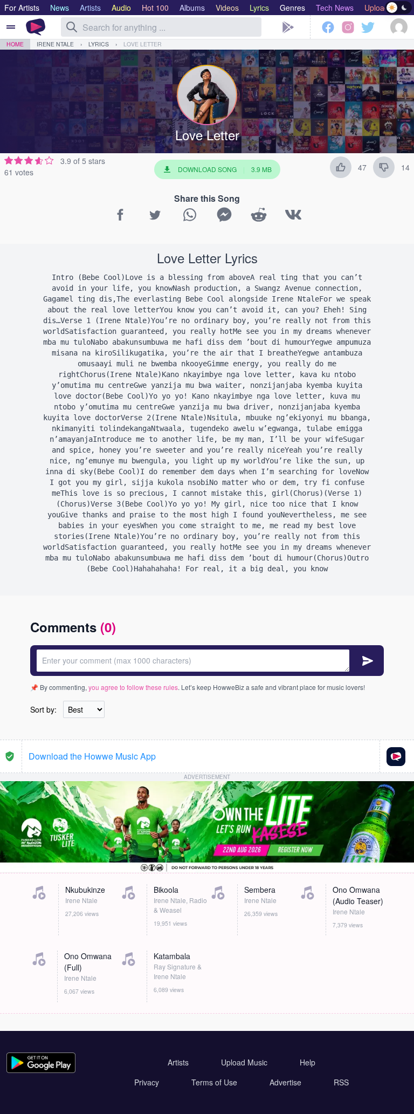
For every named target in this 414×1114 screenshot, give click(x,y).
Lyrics (98, 44)
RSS (341, 1082)
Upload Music (244, 1062)
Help (307, 1062)
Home (15, 44)
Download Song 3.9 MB (225, 169)
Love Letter (142, 44)
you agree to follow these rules (133, 687)
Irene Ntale (55, 44)
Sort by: (43, 709)
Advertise (285, 1082)
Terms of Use (214, 1082)
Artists (178, 1062)
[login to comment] (207, 660)
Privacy (146, 1082)
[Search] (71, 27)
